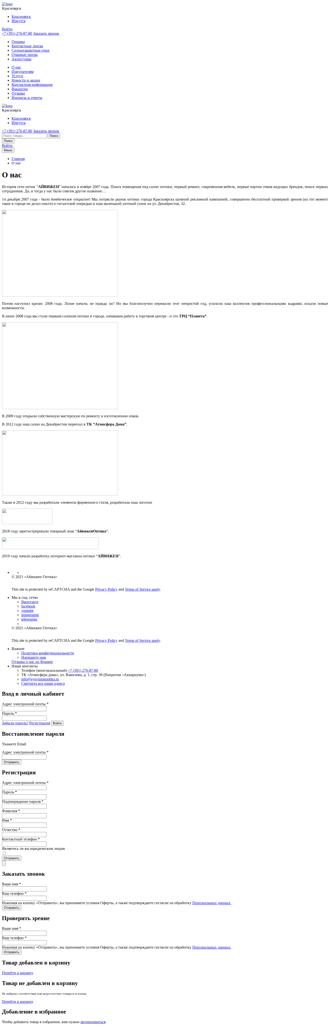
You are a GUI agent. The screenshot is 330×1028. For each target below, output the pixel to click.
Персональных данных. (211, 903)
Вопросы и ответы (27, 98)
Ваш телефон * (14, 893)
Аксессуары (21, 59)
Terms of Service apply (142, 589)
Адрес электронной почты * (25, 704)
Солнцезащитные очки (31, 50)
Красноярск (21, 16)
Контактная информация (32, 85)
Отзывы (18, 93)
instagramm (30, 615)
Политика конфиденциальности (47, 653)
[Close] (4, 863)
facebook (28, 606)
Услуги (17, 76)
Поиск (54, 136)
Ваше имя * (11, 884)
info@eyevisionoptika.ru (40, 679)
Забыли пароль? (15, 723)
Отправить (11, 762)
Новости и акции (26, 80)
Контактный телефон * (21, 839)
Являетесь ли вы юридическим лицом (33, 848)
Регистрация (39, 723)
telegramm (29, 619)
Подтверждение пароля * (22, 801)
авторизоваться (93, 1022)
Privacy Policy (106, 589)
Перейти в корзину (17, 973)
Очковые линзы (25, 55)
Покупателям (23, 72)
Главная (18, 159)
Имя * (7, 820)
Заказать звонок (46, 33)
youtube (27, 610)
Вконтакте (29, 602)
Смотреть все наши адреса (43, 683)
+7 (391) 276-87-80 (17, 33)
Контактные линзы (27, 46)
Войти (7, 29)
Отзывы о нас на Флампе (32, 662)
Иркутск (19, 21)
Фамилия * (11, 811)
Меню (8, 150)
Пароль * (9, 713)
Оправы (18, 42)
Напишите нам (33, 657)
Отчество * (11, 830)
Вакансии (20, 89)
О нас (16, 67)
